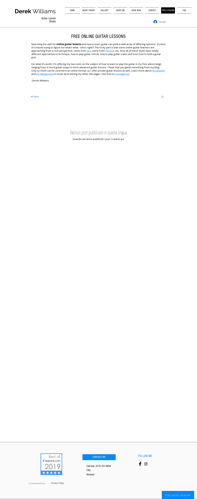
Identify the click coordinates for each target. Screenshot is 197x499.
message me (122, 74)
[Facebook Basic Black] (140, 464)
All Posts (35, 96)
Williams (35, 11)
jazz (89, 50)
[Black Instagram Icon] (146, 464)
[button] (162, 96)
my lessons (158, 70)
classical (109, 50)
